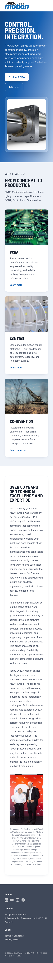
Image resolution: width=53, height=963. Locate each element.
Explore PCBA (17, 77)
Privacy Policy (12, 939)
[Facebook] (23, 900)
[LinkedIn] (6, 900)
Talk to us (14, 87)
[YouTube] (12, 900)
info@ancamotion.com (15, 914)
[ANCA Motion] (17, 5)
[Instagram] (17, 900)
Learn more (18, 285)
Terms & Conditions (14, 935)
